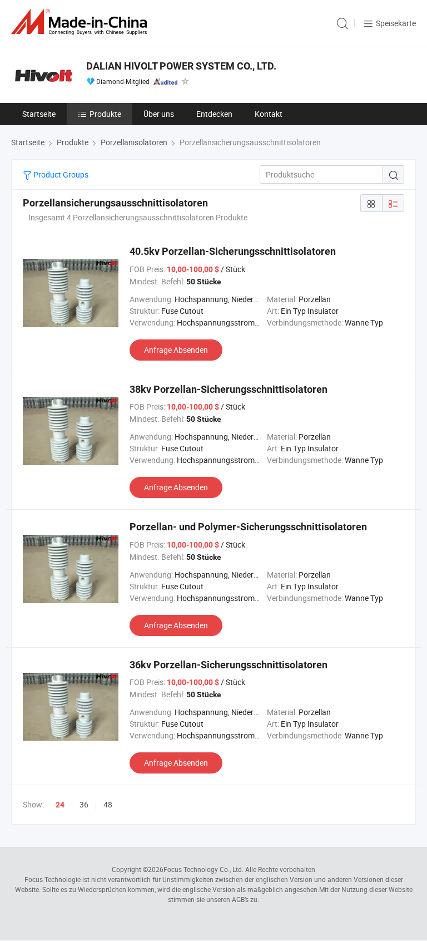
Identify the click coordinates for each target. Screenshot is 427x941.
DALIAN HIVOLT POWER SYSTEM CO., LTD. (181, 66)
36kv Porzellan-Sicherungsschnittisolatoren (228, 665)
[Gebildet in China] (81, 22)
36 (84, 804)
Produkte (105, 114)
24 (60, 804)
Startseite (39, 114)
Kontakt (268, 114)
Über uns (158, 114)
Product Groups (60, 174)
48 (107, 804)
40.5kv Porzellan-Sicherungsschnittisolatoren (233, 251)
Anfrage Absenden (176, 349)
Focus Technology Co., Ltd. (203, 869)
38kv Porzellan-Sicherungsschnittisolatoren (228, 389)
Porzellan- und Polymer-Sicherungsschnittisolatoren (248, 527)
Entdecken (214, 114)
